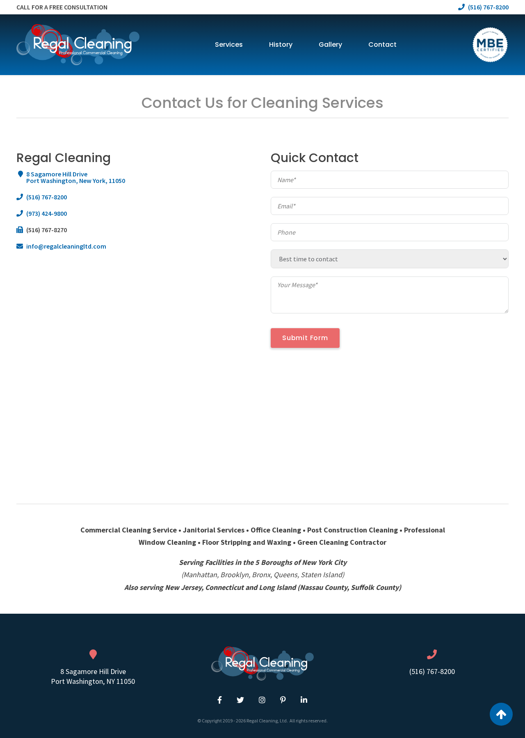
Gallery (330, 44)
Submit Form (305, 338)
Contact (382, 44)
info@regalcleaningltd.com (66, 246)
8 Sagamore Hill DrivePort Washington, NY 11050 (93, 676)
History (280, 44)
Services (229, 44)
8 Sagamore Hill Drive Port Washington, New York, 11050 (75, 177)
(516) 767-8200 (46, 197)
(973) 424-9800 (46, 213)
